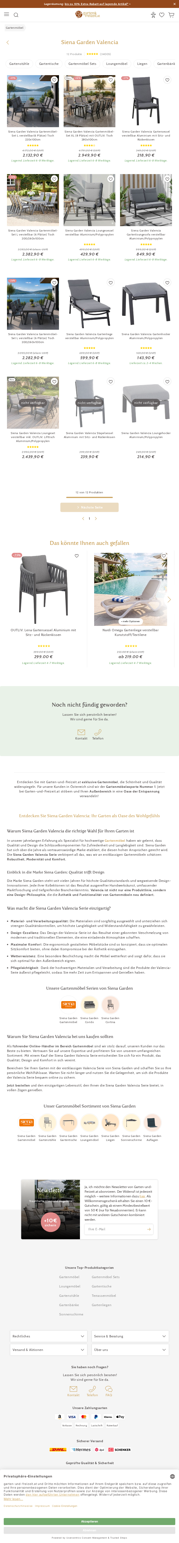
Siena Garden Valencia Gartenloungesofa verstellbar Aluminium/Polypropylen (146, 234)
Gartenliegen (102, 1305)
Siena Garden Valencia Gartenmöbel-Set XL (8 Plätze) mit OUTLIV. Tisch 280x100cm (89, 135)
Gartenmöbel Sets (82, 64)
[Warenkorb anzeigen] (172, 15)
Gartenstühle (19, 64)
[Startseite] (87, 15)
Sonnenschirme (71, 1314)
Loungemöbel (116, 64)
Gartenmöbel (115, 840)
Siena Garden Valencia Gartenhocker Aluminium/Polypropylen (146, 336)
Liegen (142, 64)
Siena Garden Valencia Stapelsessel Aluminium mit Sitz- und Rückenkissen (89, 435)
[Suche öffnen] (16, 15)
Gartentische (49, 64)
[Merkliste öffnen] (162, 15)
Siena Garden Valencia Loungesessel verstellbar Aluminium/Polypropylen (89, 232)
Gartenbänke (69, 1305)
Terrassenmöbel (104, 1296)
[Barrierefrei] (154, 15)
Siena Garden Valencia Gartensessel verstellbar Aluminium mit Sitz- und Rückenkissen (146, 135)
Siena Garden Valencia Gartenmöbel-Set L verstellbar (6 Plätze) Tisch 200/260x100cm (33, 234)
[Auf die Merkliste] (54, 79)
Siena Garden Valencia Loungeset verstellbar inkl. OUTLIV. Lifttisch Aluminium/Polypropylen (33, 437)
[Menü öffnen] (7, 15)
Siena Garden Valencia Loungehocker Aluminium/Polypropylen (146, 435)
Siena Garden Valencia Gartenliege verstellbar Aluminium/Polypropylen (89, 336)
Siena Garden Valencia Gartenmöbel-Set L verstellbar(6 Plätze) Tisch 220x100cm (33, 135)
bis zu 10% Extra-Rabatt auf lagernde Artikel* (96, 4)
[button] (169, 599)
